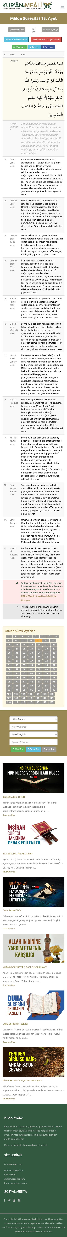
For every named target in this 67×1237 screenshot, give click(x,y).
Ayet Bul (50, 749)
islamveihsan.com (13, 1164)
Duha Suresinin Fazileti (15, 1023)
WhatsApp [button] (20, 47)
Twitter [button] (35, 47)
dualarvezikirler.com (14, 1178)
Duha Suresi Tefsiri (13, 910)
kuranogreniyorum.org (15, 1183)
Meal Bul (19, 749)
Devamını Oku (9, 815)
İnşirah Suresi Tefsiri (14, 796)
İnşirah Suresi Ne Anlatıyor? (18, 853)
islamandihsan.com (13, 1170)
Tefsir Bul (34, 749)
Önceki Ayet (18, 29)
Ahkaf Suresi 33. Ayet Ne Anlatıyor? (22, 1080)
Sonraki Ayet (49, 29)
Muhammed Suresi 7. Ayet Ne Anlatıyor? (25, 966)
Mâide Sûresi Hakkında (16, 39)
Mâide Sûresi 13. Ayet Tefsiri (46, 39)
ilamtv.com (9, 1174)
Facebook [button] (49, 47)
